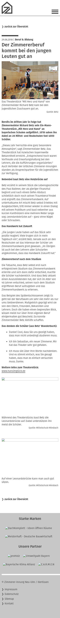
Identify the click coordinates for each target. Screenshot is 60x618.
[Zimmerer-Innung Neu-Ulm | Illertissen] (8, 12)
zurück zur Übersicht (16, 26)
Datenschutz (12, 594)
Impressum (11, 589)
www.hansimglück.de (13, 370)
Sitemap (9, 598)
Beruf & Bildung (24, 39)
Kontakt (9, 603)
